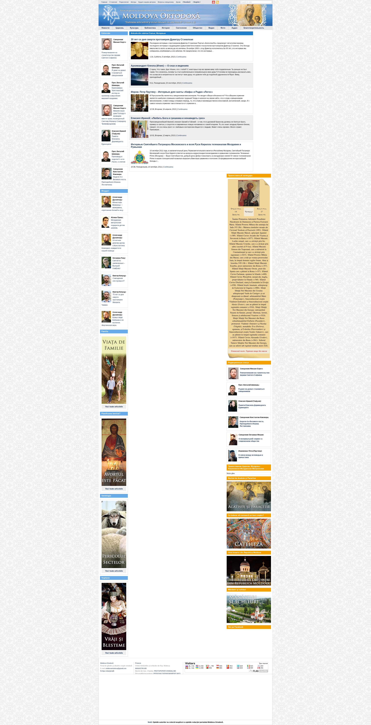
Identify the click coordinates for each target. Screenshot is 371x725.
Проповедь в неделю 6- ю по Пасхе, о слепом (118, 156)
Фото (223, 28)
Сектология (181, 28)
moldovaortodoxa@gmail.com (116, 668)
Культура (134, 28)
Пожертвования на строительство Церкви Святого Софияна (114, 49)
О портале (113, 2)
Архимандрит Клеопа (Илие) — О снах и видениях (160, 65)
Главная (104, 2)
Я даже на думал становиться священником (119, 70)
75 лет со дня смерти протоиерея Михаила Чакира (114, 298)
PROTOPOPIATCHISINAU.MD (165, 671)
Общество (197, 28)
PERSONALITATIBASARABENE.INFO (166, 673)
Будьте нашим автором (147, 2)
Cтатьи (152, 33)
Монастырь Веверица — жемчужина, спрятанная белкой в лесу (112, 203)
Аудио (234, 28)
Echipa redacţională (107, 671)
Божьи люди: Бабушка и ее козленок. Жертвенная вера (113, 318)
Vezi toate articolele (114, 407)
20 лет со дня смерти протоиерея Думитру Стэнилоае (162, 39)
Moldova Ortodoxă (106, 663)
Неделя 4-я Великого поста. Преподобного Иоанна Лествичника (114, 177)
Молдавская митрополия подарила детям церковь (118, 222)
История (166, 28)
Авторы (133, 2)
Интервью (161, 33)
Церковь (120, 28)
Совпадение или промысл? (119, 278)
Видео (211, 28)
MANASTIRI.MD (141, 668)
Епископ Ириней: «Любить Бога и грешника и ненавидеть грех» (168, 118)
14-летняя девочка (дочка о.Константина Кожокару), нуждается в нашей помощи (113, 243)
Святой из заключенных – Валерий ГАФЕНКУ (119, 263)
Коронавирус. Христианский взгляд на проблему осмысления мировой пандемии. (113, 90)
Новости (105, 28)
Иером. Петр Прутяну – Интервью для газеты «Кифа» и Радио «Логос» (172, 92)
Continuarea (181, 57)
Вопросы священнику (166, 2)
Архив (178, 2)
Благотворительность (254, 28)
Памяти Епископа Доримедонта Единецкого (114, 137)
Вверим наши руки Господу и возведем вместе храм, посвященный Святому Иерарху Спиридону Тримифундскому (114, 115)
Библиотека (150, 28)
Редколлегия (124, 2)
